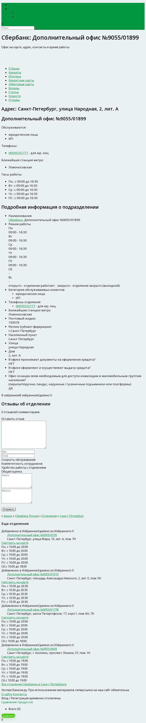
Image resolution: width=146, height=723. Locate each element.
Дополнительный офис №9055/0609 (32, 649)
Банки (15, 9)
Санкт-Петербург (72, 516)
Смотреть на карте (14, 543)
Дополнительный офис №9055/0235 (32, 535)
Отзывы (14, 100)
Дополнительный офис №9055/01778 (33, 610)
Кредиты (15, 72)
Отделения (49, 516)
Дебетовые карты (21, 84)
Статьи (14, 92)
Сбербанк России (28, 13)
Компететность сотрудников (22, 464)
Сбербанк (16, 220)
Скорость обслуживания (18, 460)
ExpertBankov (20, 5)
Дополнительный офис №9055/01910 (33, 574)
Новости (15, 96)
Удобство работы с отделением (23, 468)
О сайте (6, 694)
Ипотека (15, 76)
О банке (14, 69)
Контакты (20, 694)
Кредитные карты (21, 80)
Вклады (14, 88)
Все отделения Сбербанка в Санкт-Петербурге (34, 684)
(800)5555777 (18, 153)
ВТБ (18, 17)
